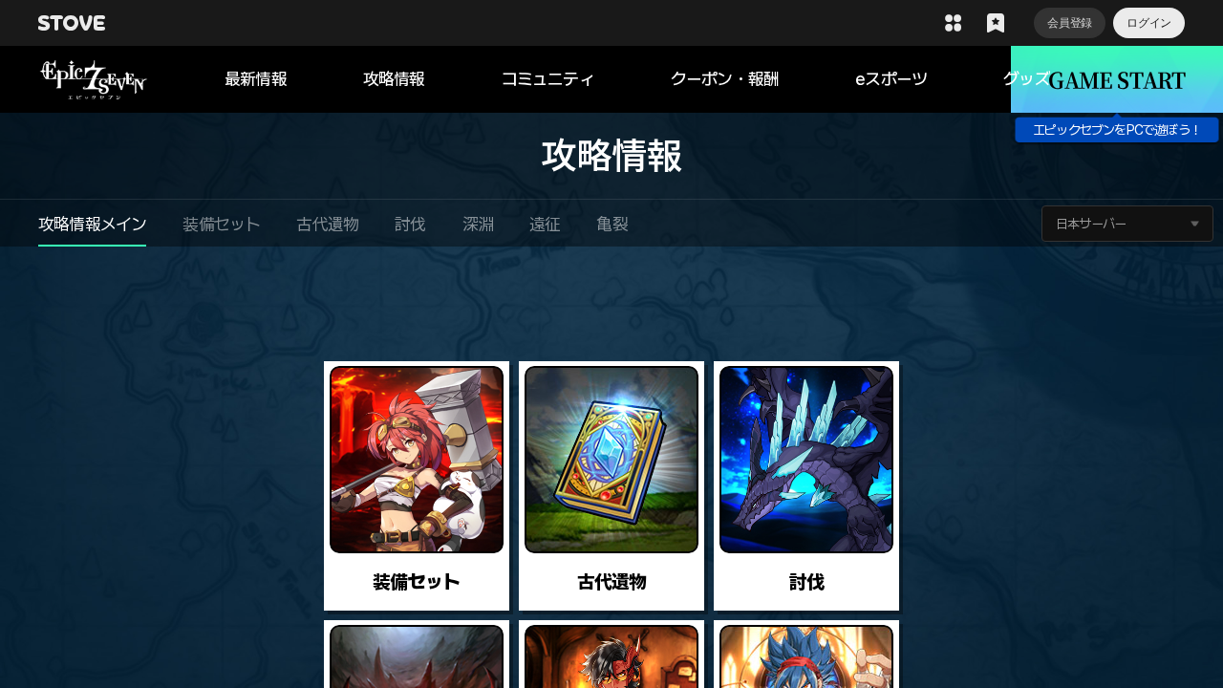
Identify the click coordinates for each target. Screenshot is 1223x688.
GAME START (1116, 79)
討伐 (410, 224)
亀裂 (611, 224)
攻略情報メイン (92, 224)
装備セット (221, 224)
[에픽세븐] (131, 79)
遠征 (544, 224)
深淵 (477, 224)
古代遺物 (327, 224)
